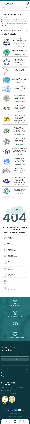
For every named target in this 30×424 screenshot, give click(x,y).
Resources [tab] (4, 373)
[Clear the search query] (25, 30)
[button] (2, 4)
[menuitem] (11, 416)
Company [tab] (4, 369)
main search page (16, 24)
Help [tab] (2, 376)
